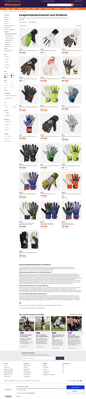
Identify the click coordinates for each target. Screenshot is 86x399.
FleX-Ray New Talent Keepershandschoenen (50, 165)
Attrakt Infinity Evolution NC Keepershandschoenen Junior (68, 223)
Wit (13, 73)
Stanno (7, 64)
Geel (7, 73)
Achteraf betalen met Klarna (48, 1)
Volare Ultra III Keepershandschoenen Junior (71, 78)
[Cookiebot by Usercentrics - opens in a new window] (8, 396)
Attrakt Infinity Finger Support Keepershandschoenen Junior (46, 223)
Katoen (7, 124)
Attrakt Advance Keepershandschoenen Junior (49, 107)
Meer (5, 90)
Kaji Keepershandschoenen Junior (47, 193)
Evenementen (46, 371)
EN (63, 372)
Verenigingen (66, 8)
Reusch (7, 67)
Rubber (7, 129)
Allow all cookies (75, 387)
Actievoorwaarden (27, 372)
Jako (7, 62)
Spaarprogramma (8, 374)
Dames (13, 8)
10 (6, 82)
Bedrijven (45, 365)
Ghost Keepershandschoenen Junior (48, 50)
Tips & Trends (26, 374)
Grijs (13, 77)
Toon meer (21, 19)
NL (63, 365)
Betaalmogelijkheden (8, 371)
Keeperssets (8, 44)
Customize (74, 391)
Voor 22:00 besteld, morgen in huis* (13, 1)
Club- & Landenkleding (10, 29)
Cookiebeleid (26, 380)
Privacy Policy (16, 380)
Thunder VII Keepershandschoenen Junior (28, 78)
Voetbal (10, 11)
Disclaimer (22, 380)
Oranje (7, 75)
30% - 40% (8, 138)
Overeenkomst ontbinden (34, 380)
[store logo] (12, 5)
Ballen (6, 21)
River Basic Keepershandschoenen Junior (28, 135)
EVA (6, 127)
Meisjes (7, 112)
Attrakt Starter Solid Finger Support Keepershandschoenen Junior (26, 223)
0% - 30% (8, 136)
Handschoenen (9, 98)
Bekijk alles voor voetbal (76, 314)
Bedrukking (76, 8)
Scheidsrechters (8, 46)
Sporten (27, 8)
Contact (6, 365)
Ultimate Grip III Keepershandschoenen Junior (50, 78)
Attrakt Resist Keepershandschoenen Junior (28, 165)
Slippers (6, 48)
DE (63, 371)
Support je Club (7, 376)
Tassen (6, 23)
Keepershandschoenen (22, 11)
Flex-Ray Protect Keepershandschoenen (70, 106)
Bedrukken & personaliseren (49, 374)
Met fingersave (10, 36)
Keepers (14, 11)
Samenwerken (26, 369)
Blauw (7, 77)
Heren (7, 8)
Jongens (7, 115)
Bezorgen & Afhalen (8, 369)
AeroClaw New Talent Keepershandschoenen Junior (29, 107)
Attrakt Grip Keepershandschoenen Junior (71, 165)
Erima (7, 59)
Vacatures (25, 367)
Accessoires (8, 27)
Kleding (7, 17)
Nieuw (40, 8)
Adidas (7, 56)
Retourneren (6, 367)
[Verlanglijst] (78, 5)
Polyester (8, 122)
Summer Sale (57, 8)
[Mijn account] (76, 5)
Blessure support (8, 50)
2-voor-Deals (47, 8)
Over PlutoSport (26, 365)
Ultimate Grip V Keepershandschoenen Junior (29, 50)
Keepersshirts (9, 42)
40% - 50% (8, 141)
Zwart (13, 75)
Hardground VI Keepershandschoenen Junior (50, 135)
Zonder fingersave (10, 38)
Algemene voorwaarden (8, 380)
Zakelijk (45, 363)
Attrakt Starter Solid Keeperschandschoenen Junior (71, 194)
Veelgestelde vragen (8, 372)
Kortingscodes (26, 371)
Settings (18, 396)
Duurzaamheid (26, 376)
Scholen (45, 369)
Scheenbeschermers (9, 25)
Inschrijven (60, 358)
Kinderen (20, 8)
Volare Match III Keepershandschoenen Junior (72, 50)
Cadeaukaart (46, 372)
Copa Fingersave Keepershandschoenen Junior (28, 253)
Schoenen (7, 19)
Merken (34, 8)
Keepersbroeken (9, 40)
